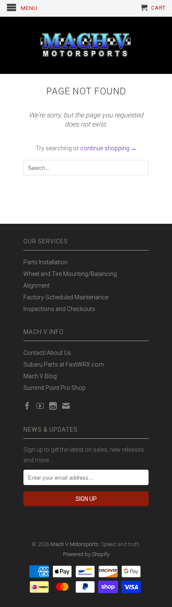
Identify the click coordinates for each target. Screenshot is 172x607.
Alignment (36, 285)
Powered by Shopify (86, 554)
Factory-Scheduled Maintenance (65, 297)
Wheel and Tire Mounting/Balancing (70, 274)
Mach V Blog (40, 376)
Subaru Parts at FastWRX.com (63, 364)
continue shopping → (108, 148)
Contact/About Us (47, 352)
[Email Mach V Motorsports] (66, 406)
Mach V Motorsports (75, 544)
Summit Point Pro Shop (54, 387)
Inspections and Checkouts (59, 309)
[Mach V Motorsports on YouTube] (40, 406)
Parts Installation (45, 262)
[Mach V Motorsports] (86, 45)
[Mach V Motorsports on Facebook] (27, 406)
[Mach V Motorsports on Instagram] (53, 406)
